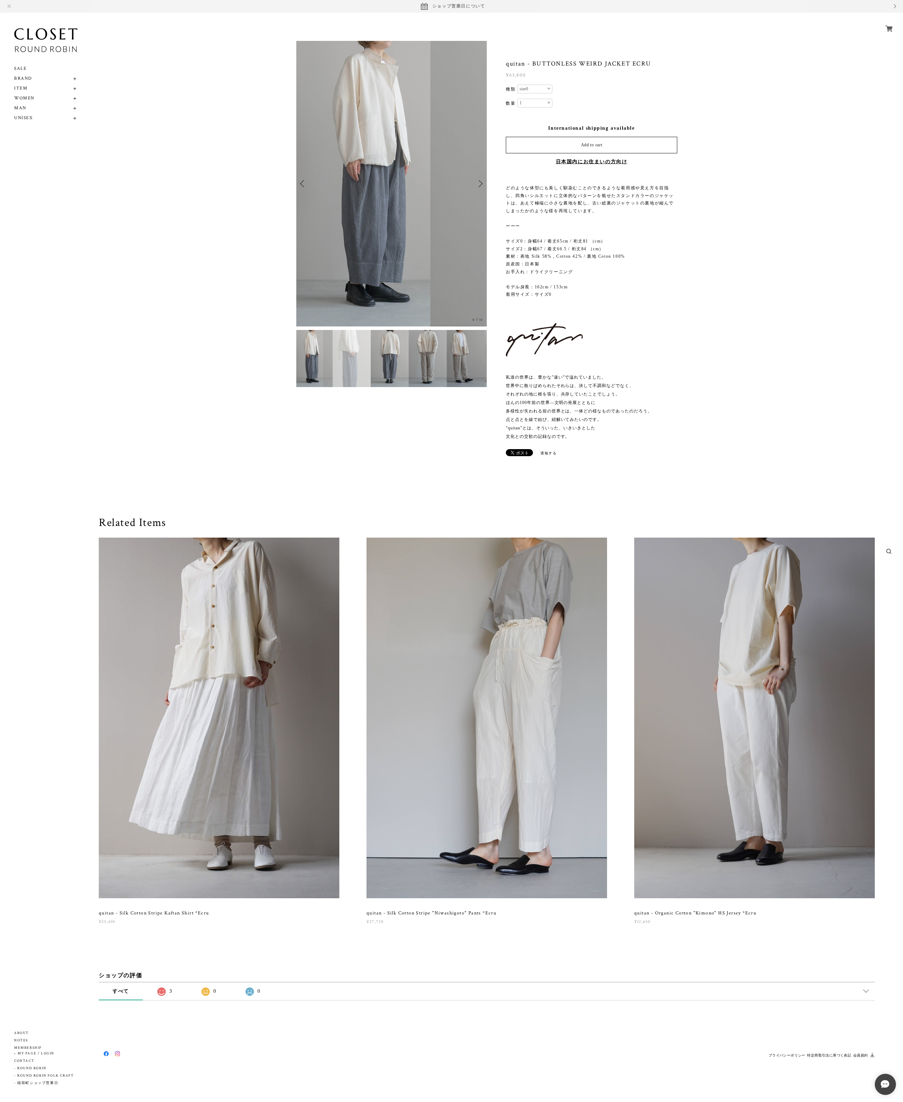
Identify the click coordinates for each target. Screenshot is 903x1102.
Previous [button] (303, 184)
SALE (20, 68)
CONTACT (24, 1061)
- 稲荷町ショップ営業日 (36, 1083)
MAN (20, 108)
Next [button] (480, 184)
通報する (548, 453)
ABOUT (21, 1033)
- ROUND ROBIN (30, 1068)
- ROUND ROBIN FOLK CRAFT (44, 1075)
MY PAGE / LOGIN (36, 1053)
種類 (510, 89)
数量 (510, 103)
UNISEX (23, 118)
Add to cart (591, 144)
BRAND (23, 78)
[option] (391, 183)
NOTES (21, 1040)
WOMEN (24, 98)
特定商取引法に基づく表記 (829, 1055)
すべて (121, 991)
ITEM (21, 88)
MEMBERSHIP (28, 1048)
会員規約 (860, 1055)
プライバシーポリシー (787, 1055)
